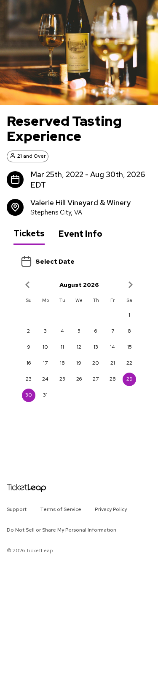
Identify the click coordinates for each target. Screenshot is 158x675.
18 (62, 363)
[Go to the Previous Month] (27, 284)
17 (45, 363)
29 (129, 379)
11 (62, 347)
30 (28, 395)
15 (129, 347)
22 (129, 363)
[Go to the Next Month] (130, 284)
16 (29, 363)
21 (112, 363)
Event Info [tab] (80, 233)
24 (45, 379)
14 (112, 347)
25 (62, 379)
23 (29, 379)
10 (45, 347)
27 (96, 379)
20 (95, 363)
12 (79, 347)
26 (79, 379)
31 (45, 395)
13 (96, 347)
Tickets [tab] (29, 233)
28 (113, 379)
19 (78, 363)
